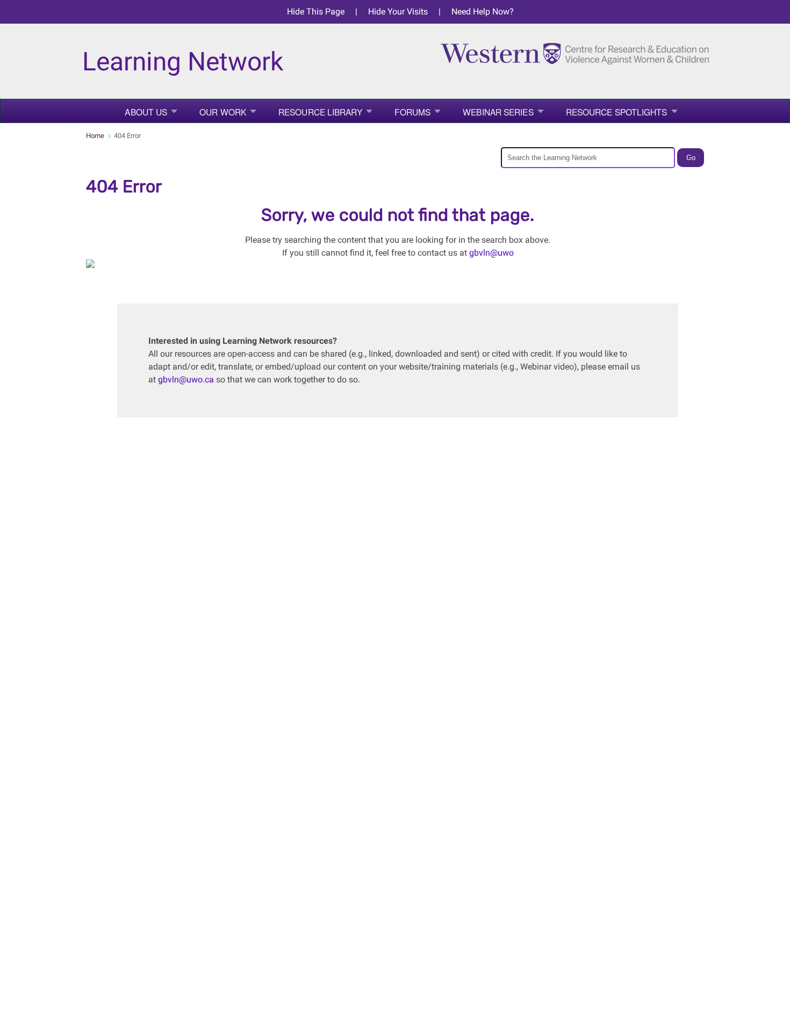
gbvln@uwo (491, 253)
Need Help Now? (482, 11)
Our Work (222, 112)
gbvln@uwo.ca (186, 379)
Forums (412, 112)
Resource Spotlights (616, 112)
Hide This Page (315, 11)
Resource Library (320, 112)
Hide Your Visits (398, 11)
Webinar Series (498, 112)
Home (95, 136)
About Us (146, 112)
